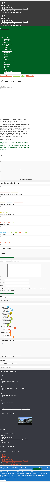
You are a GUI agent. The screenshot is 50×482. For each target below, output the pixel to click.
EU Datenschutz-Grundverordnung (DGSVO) (15, 9)
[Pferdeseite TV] (4, 29)
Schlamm (17, 147)
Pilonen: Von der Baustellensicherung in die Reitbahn (16, 409)
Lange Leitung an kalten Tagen (9, 356)
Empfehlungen (8, 40)
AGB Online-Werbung (8, 10)
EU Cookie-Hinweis (7, 7)
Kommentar (3, 277)
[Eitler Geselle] (3, 241)
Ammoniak (18, 142)
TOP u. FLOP (5, 59)
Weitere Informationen (25, 469)
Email (2, 283)
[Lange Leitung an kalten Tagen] (11, 355)
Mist (6, 147)
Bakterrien (24, 142)
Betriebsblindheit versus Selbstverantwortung (11, 234)
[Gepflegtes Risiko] (3, 220)
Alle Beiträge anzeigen (7, 257)
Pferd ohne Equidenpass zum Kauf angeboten (11, 194)
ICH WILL (5, 37)
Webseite (3, 286)
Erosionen (13, 144)
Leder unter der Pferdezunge (7, 204)
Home (4, 4)
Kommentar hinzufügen (6, 87)
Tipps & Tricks (8, 49)
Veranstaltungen (8, 71)
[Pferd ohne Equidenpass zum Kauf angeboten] (3, 190)
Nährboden (11, 147)
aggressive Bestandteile (7, 142)
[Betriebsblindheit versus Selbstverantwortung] (3, 230)
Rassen (6, 42)
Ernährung (7, 52)
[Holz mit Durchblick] (5, 400)
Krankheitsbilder (16, 146)
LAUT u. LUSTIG (7, 44)
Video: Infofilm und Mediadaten (11, 12)
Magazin (6, 62)
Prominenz (7, 64)
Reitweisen (7, 68)
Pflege (6, 57)
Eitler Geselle (3, 245)
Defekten (7, 144)
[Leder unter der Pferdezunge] (3, 200)
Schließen (3, 480)
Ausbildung (7, 46)
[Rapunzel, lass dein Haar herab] (3, 210)
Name (2, 280)
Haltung (6, 56)
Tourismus (7, 69)
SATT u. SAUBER (7, 51)
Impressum (5, 5)
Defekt (2, 144)
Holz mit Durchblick (7, 402)
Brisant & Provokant (9, 61)
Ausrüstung (7, 39)
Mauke (23, 146)
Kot (9, 146)
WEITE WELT (6, 66)
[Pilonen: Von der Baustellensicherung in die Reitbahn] (5, 407)
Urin (8, 149)
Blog (3, 2)
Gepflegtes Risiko (4, 224)
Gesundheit (7, 54)
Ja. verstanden (37, 469)
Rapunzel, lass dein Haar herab (7, 214)
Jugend (6, 47)
